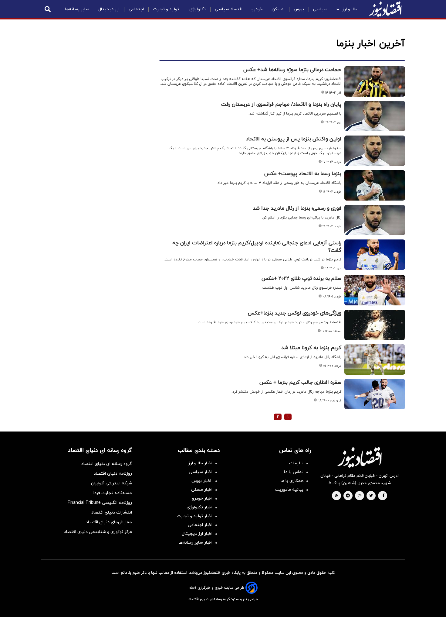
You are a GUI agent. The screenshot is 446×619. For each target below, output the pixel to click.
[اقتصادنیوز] (359, 457)
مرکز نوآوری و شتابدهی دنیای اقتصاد (98, 532)
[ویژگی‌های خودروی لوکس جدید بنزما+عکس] (374, 325)
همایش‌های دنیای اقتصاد (109, 522)
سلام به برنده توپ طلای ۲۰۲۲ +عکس (301, 278)
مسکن (278, 9)
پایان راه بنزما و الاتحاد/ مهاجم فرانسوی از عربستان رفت (281, 104)
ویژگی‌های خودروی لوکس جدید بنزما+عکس (294, 313)
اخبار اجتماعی (200, 525)
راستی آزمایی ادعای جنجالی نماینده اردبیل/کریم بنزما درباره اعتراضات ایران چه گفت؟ (256, 246)
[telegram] (348, 496)
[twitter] (371, 496)
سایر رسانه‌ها (77, 9)
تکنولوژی (197, 9)
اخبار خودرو (202, 498)
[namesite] (385, 9)
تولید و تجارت (166, 9)
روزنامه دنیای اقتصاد (113, 473)
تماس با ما (293, 472)
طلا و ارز (349, 9)
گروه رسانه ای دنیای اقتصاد (106, 464)
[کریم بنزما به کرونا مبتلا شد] (374, 359)
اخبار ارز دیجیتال (197, 534)
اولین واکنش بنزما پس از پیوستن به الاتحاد (293, 139)
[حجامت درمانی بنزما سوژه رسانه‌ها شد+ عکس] (374, 81)
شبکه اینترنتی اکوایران (111, 483)
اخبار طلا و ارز (200, 463)
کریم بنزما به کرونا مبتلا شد (311, 348)
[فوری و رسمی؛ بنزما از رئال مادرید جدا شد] (374, 220)
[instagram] (359, 496)
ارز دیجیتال (109, 9)
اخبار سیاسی (200, 472)
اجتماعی (136, 9)
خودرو (257, 9)
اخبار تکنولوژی (199, 507)
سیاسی (320, 9)
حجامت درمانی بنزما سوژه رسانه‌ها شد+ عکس (292, 70)
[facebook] (383, 496)
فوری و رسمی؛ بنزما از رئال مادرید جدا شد (297, 208)
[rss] (336, 496)
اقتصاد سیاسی (228, 9)
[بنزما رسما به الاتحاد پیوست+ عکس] (374, 185)
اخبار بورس (201, 481)
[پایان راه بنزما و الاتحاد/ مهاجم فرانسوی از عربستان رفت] (374, 116)
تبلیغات (296, 463)
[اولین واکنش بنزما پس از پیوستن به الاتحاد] (374, 151)
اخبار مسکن (201, 490)
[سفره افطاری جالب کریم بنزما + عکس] (374, 394)
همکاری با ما (292, 481)
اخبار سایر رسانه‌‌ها (195, 542)
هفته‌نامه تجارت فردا (112, 493)
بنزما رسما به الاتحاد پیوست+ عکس (302, 173)
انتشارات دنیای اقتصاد (111, 512)
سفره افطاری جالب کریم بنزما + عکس (300, 382)
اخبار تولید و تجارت (194, 516)
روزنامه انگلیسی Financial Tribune (100, 503)
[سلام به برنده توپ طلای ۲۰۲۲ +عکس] (374, 290)
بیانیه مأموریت (289, 490)
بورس (299, 9)
